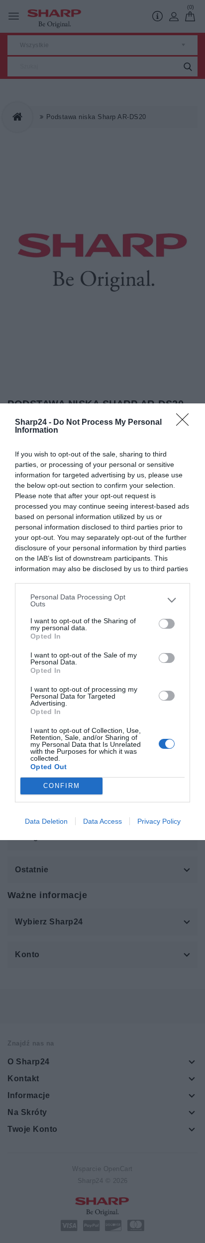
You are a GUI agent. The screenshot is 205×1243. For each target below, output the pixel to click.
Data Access (102, 821)
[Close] (185, 422)
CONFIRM (61, 785)
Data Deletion (46, 821)
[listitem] (102, 600)
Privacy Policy (159, 821)
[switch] (167, 624)
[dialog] (102, 621)
